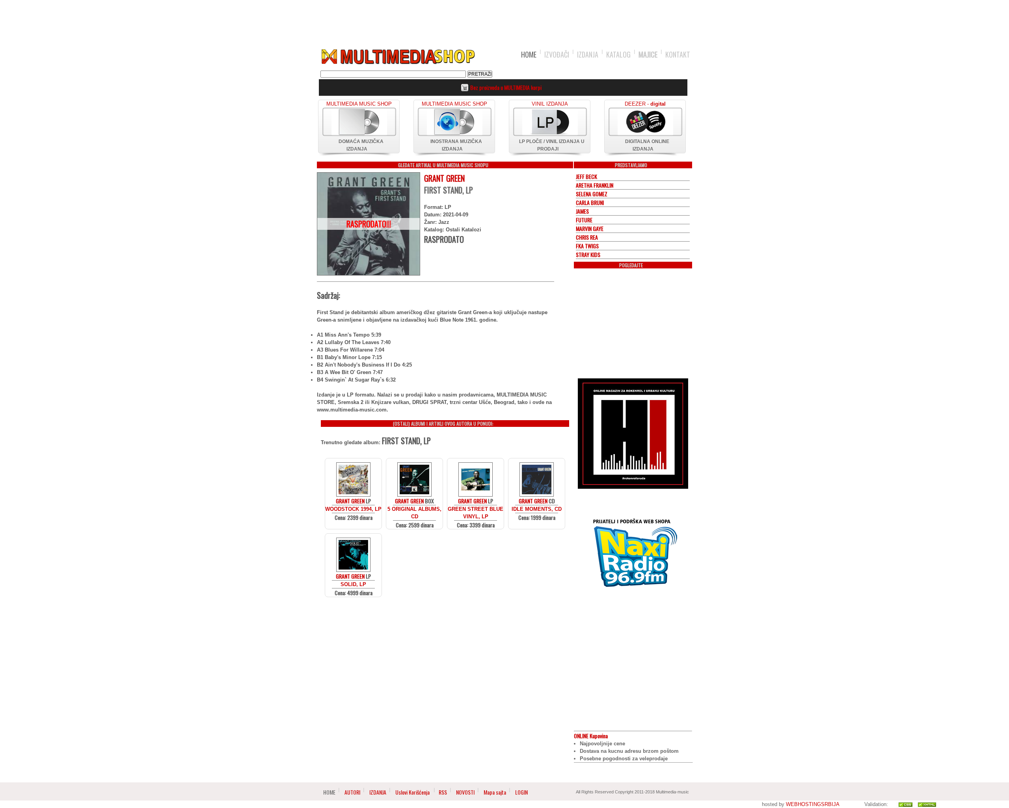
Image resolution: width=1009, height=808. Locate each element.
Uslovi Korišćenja (413, 792)
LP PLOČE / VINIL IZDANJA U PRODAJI (552, 145)
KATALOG (618, 54)
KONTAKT (677, 54)
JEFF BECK (586, 176)
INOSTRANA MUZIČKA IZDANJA (456, 145)
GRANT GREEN (444, 178)
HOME (528, 54)
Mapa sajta (495, 792)
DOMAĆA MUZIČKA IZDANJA (361, 145)
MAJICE (648, 54)
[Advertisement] (504, 20)
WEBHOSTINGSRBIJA (812, 804)
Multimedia (398, 57)
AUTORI (352, 792)
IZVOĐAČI (556, 54)
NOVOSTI (465, 792)
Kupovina (591, 736)
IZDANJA (587, 54)
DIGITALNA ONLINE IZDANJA (647, 145)
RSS (443, 792)
